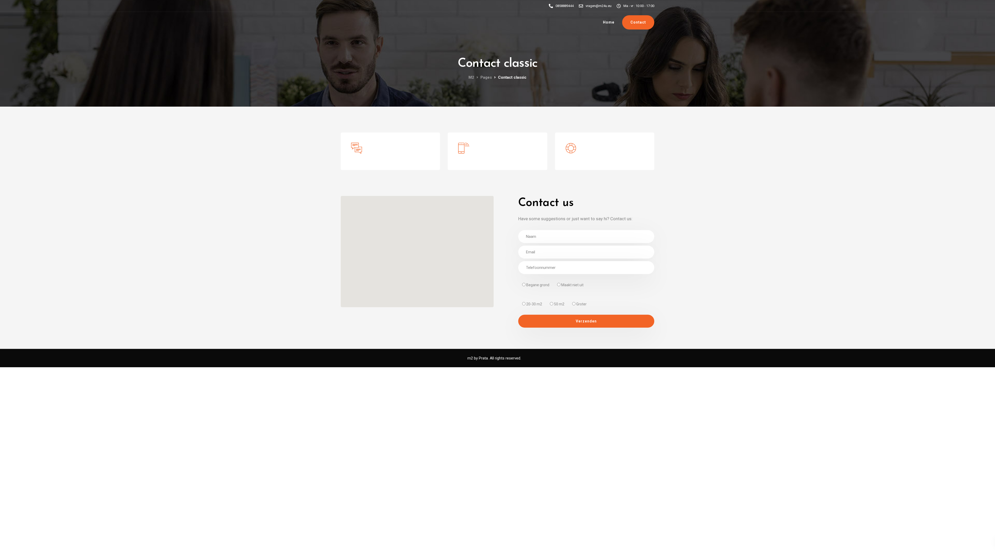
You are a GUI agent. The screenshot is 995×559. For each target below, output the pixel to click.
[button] (417, 248)
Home (608, 22)
